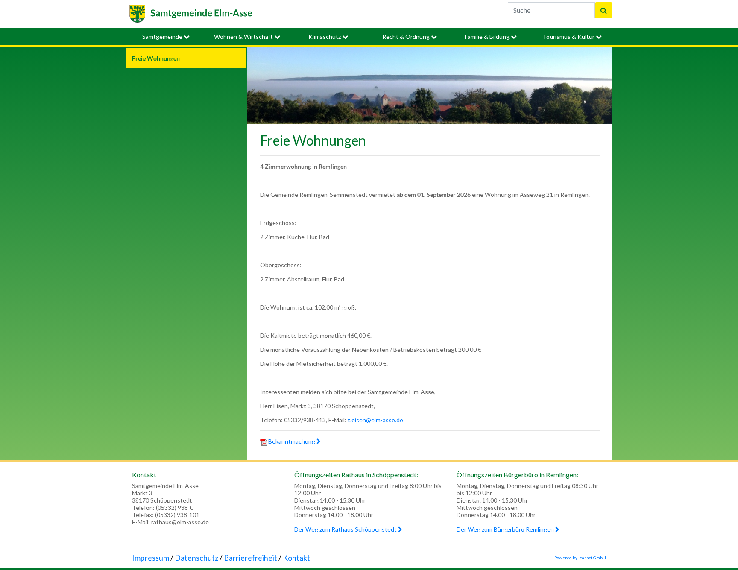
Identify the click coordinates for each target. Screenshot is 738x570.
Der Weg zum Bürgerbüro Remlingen (506, 529)
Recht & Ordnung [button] (406, 36)
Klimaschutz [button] (325, 36)
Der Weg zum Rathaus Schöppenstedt (346, 529)
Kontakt (296, 557)
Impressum (150, 557)
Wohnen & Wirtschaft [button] (244, 36)
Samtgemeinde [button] (163, 36)
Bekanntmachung (291, 441)
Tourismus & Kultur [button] (569, 36)
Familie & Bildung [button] (488, 36)
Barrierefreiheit (250, 557)
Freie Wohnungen (156, 58)
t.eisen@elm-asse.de (375, 420)
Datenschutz (196, 557)
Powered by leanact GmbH (580, 557)
